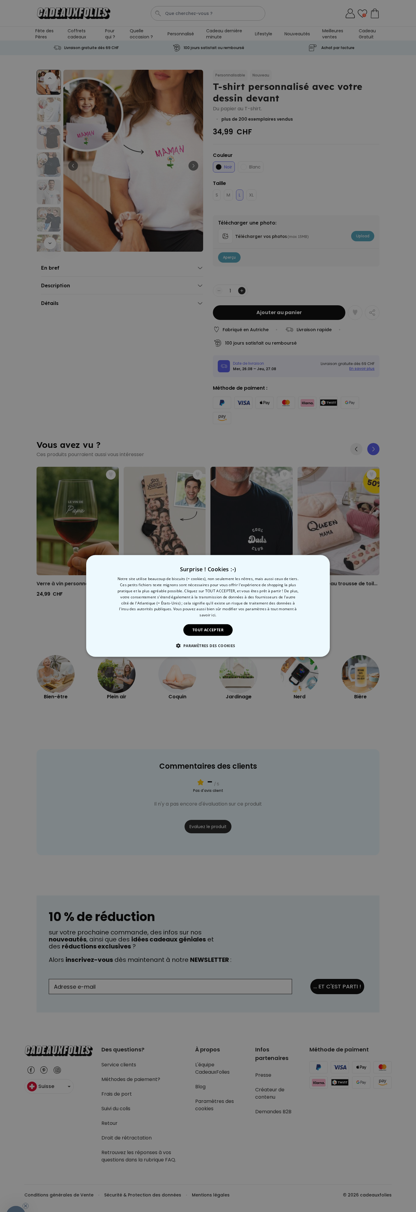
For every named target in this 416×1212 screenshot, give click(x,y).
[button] (208, 645)
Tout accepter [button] (208, 630)
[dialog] (208, 606)
